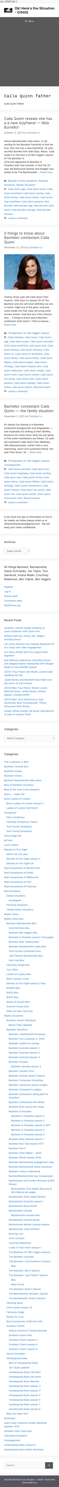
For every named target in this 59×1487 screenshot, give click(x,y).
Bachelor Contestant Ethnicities (26, 1080)
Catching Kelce (14, 1303)
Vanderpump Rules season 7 (24, 1404)
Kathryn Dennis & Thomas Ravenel (28, 1330)
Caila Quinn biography (16, 473)
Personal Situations (17, 905)
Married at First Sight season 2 (23, 858)
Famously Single (15, 1312)
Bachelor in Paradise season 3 (28, 1120)
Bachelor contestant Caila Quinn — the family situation (29, 408)
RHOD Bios (12, 992)
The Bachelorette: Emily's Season (27, 1298)
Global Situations (15, 895)
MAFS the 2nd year (17, 854)
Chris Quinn (43, 494)
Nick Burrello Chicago (23, 209)
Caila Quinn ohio (25, 378)
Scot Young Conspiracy (19, 826)
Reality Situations (26, 185)
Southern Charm (15, 1326)
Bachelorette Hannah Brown (24, 1220)
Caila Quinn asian (36, 189)
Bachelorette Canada (20, 1210)
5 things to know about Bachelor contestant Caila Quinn (26, 237)
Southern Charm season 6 (23, 1349)
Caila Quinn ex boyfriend (28, 354)
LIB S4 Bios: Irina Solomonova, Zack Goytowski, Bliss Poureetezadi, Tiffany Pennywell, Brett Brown (25, 703)
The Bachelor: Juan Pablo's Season (28, 1275)
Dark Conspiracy (15, 817)
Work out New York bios (19, 1011)
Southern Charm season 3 (23, 1340)
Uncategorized (12, 465)
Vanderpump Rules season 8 (24, 1409)
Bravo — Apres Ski (14, 794)
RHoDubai (9, 1418)
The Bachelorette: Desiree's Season (28, 1293)
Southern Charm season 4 (23, 1344)
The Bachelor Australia (21, 1256)
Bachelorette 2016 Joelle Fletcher (27, 1196)
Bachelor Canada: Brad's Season (27, 1075)
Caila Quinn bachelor (41, 341)
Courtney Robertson (20, 1243)
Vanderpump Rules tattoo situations (24, 1449)
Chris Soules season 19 (19, 1307)
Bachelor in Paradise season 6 (28, 1134)
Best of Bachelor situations (19, 785)
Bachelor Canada (18, 1062)
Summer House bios (17, 1006)
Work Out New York (17, 1413)
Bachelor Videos (13, 775)
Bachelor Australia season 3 (24, 1052)
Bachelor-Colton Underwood (24, 1171)
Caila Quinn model (34, 370)
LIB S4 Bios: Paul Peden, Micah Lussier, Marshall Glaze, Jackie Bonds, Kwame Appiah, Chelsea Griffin (26, 691)
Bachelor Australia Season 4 (24, 1057)
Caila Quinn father (29, 197)
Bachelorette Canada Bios (25, 1215)
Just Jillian (12, 969)
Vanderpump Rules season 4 (24, 1395)
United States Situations (19, 909)
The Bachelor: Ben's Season (24, 1270)
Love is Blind (11, 845)
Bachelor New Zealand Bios (24, 942)
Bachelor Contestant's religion (25, 1089)
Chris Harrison (16, 1238)
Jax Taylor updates (19, 1367)
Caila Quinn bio (40, 469)
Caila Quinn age (16, 189)
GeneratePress (29, 1482)
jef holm (8, 840)
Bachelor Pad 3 (17, 1148)
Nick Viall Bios (16, 960)
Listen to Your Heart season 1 (25, 1247)
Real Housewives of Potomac (20, 886)
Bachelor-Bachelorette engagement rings (31, 1162)
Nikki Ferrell (17, 1284)
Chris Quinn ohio (13, 498)
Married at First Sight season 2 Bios (26, 983)
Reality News (11, 914)
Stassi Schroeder (15, 1353)
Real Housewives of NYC (17, 882)
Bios (13, 1266)
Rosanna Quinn (42, 387)
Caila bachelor (15, 337)
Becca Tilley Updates (20, 1025)
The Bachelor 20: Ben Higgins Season (28, 333)
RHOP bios (12, 997)
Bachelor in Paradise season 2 (27, 1116)
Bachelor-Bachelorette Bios (21, 923)
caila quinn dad (37, 345)
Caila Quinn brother (40, 473)
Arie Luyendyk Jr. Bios (16, 762)
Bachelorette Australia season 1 (26, 1201)
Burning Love (16, 1233)
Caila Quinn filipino (29, 481)
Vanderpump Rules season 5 (24, 1399)
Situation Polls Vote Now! (18, 1431)
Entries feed (10, 596)
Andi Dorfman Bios (19, 928)
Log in (7, 591)
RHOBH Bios (13, 988)
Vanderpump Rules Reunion (24, 1381)
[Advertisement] (29, 56)
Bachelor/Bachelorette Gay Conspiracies (31, 1176)
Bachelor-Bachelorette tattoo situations (30, 1166)
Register (8, 587)
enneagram (15, 900)
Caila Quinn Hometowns (28, 485)
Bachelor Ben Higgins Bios (23, 932)
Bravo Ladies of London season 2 (24, 803)
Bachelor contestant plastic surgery (28, 1085)
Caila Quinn (31, 337)
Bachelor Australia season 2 (24, 1048)
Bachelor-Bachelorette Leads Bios (27, 946)
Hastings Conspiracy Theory (21, 822)
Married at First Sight (15, 849)
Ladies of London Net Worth (22, 808)
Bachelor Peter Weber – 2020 (25, 1153)
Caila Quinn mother (28, 374)
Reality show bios (13, 918)
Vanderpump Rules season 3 (24, 1390)
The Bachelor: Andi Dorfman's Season (30, 1261)
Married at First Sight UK (20, 863)
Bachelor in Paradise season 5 (27, 1130)
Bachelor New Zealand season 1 (26, 1139)
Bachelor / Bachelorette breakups (27, 1034)
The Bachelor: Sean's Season (25, 1289)
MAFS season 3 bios (17, 978)
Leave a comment (18, 218)
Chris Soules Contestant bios (25, 951)
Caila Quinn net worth (32, 490)
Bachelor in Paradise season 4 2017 (31, 1125)
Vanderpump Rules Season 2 (25, 1386)
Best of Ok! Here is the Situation (22, 789)
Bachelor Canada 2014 (21, 1071)
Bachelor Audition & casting (24, 1043)
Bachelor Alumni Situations (22, 180)
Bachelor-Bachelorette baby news (23, 780)
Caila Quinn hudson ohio (28, 366)
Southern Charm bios (20, 1335)
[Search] (49, 1465)
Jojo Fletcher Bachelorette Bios (26, 955)
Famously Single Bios (18, 965)
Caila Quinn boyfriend (16, 345)
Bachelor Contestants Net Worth (26, 1102)
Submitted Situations (15, 1435)
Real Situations (12, 891)
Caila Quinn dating (33, 193)
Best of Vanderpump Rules (23, 1363)
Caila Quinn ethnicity (31, 349)
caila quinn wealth (26, 494)
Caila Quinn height (23, 362)
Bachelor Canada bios (16, 766)
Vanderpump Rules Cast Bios (25, 1372)
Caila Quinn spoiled (24, 383)
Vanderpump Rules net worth (25, 1376)
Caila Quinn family (32, 477)
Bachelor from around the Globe (26, 1106)
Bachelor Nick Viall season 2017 (26, 1143)
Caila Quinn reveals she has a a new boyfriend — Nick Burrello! (28, 123)
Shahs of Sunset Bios (18, 1002)
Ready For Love (15, 1316)
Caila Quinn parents (32, 201)
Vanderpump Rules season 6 (20, 1445)
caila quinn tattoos (22, 387)
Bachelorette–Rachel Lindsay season (29, 1224)
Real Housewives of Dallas (18, 872)
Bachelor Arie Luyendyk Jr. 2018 (26, 1038)
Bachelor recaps (13, 771)
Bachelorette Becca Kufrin (23, 1206)
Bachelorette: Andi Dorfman (24, 1229)
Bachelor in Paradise (20, 1111)
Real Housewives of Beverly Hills (22, 868)
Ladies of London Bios (18, 974)
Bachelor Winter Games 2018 (25, 1157)
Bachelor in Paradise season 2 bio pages (31, 937)
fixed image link (12, 835)
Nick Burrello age (23, 205)
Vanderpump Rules (16, 1358)
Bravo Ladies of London (17, 798)
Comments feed (13, 600)
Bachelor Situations (17, 1029)
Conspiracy (10, 812)
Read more (46, 172)
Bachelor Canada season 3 (26, 1066)
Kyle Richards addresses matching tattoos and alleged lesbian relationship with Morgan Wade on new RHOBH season (29, 664)
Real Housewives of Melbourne (21, 877)
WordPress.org (12, 605)
